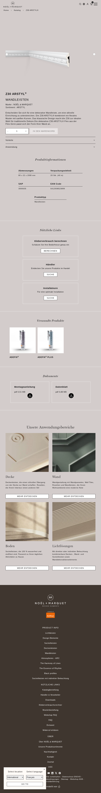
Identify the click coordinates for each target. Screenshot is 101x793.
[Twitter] (56, 773)
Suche (50, 274)
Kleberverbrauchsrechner (50, 705)
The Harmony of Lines (50, 663)
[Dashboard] (87, 4)
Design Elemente (50, 638)
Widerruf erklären (50, 730)
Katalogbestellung (50, 690)
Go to (24, 784)
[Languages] (84, 4)
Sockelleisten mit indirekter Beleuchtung (50, 678)
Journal (50, 762)
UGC (50, 767)
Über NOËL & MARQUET (50, 742)
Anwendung (11, 147)
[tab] (50, 140)
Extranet (50, 725)
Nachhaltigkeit (50, 752)
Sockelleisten (50, 643)
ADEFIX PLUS (45, 357)
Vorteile (9, 140)
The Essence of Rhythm (50, 668)
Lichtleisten (50, 633)
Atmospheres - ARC (50, 658)
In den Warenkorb (44, 131)
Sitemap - (65, 779)
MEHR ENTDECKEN (27, 496)
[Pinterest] (60, 773)
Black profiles (50, 673)
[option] (50, 54)
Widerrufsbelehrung (50, 781)
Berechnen (50, 251)
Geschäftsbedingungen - (50, 779)
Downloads (50, 700)
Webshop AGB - (77, 779)
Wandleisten (50, 653)
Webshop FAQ (50, 715)
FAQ (51, 720)
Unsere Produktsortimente (50, 747)
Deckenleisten (50, 648)
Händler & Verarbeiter (50, 695)
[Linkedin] (52, 773)
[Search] (80, 4)
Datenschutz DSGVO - (72, 777)
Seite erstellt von (49, 787)
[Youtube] (48, 773)
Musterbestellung (50, 710)
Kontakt (50, 757)
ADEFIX (14, 357)
